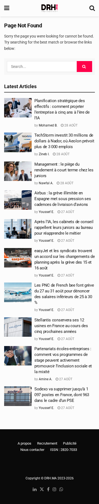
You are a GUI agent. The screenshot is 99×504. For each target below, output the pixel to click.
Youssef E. (46, 212)
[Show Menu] (6, 8)
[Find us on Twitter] (42, 489)
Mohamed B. (48, 125)
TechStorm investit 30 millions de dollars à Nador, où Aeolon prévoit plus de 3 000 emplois (64, 141)
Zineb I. (44, 154)
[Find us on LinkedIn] (35, 489)
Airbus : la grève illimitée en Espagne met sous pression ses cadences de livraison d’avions (62, 199)
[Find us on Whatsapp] (61, 489)
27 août (67, 212)
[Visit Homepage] (49, 8)
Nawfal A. (46, 183)
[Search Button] (92, 8)
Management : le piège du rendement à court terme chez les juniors (63, 170)
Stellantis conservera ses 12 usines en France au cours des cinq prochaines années (61, 326)
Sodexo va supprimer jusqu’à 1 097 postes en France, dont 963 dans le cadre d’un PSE (61, 395)
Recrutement (47, 443)
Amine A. (45, 379)
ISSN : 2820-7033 (63, 450)
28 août (71, 125)
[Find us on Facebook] (48, 489)
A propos (24, 443)
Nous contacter (32, 450)
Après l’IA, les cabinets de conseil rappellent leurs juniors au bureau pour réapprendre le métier (64, 227)
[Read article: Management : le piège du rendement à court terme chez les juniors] (18, 171)
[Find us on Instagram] (54, 489)
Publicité (69, 443)
